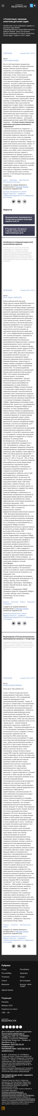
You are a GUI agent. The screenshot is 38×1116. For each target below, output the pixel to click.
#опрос (23, 602)
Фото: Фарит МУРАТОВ (12, 297)
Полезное (7, 53)
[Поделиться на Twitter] (13, 201)
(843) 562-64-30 (17, 1044)
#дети (5, 180)
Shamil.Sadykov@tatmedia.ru (13, 1034)
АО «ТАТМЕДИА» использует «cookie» (15, 1083)
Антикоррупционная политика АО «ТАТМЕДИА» (18, 1095)
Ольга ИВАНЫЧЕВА (11, 61)
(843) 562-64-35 (23, 1049)
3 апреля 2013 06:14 (27, 678)
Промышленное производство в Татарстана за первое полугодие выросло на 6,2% (18, 219)
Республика (24, 969)
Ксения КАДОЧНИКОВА (12, 685)
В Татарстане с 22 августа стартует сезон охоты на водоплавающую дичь (16, 231)
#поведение (7, 604)
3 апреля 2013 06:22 (27, 290)
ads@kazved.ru (8, 1051)
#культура (15, 602)
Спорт (22, 977)
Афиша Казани (7, 990)
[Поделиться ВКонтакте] (19, 201)
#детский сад (24, 180)
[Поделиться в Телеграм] (24, 201)
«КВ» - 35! (6, 1012)
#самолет (14, 925)
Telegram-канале (21, 187)
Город (4, 969)
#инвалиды (13, 180)
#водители (31, 602)
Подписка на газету (10, 1009)
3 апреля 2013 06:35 (27, 53)
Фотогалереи (25, 981)
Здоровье (24, 973)
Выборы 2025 (7, 1005)
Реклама (5, 1002)
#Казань (6, 925)
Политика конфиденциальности (12, 1092)
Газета (4, 981)
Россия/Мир (6, 973)
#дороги (6, 602)
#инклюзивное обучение (11, 182)
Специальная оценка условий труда (14, 1094)
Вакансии (5, 984)
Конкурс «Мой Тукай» (25, 985)
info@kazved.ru (8, 1046)
